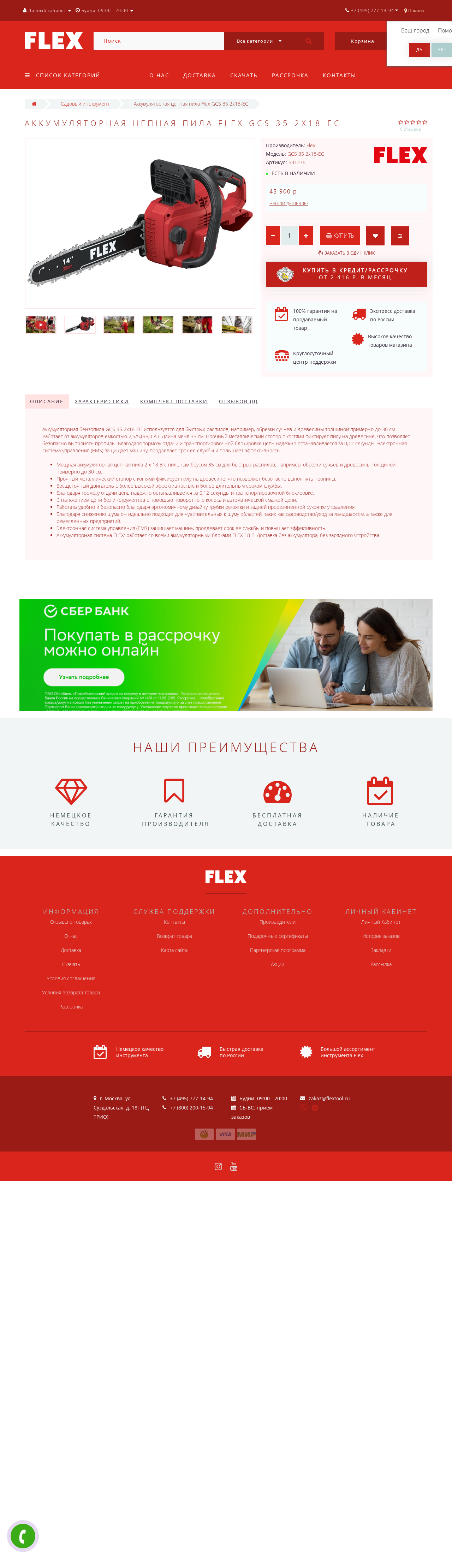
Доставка (199, 75)
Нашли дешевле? (288, 204)
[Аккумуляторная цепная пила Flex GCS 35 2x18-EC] (40, 324)
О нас (159, 75)
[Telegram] (315, 1108)
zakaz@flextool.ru (329, 1098)
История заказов (381, 936)
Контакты (339, 75)
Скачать (244, 75)
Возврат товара (174, 936)
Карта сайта (174, 950)
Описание (47, 401)
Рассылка (381, 964)
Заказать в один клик (350, 253)
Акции (277, 964)
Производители (278, 921)
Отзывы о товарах (71, 921)
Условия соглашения (71, 978)
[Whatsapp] (303, 1106)
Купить (343, 235)
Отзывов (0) (238, 401)
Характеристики (102, 401)
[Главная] (34, 103)
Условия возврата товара (71, 992)
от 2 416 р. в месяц (355, 274)
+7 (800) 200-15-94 (191, 1107)
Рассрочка (290, 75)
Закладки (381, 950)
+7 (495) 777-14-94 (191, 1098)
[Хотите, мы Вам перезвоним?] (23, 1536)
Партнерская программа (277, 950)
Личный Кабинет (380, 921)
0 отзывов (410, 129)
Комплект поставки (174, 401)
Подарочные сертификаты (278, 936)
